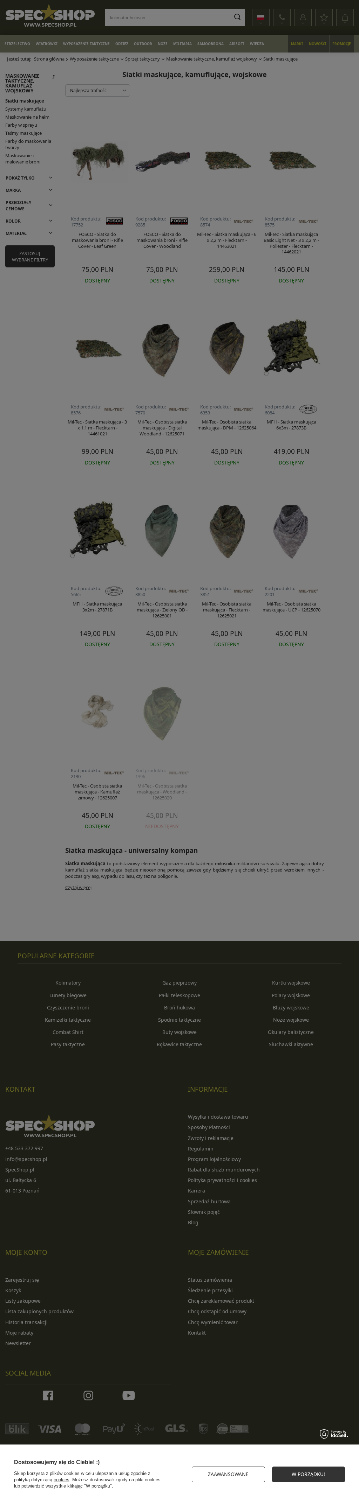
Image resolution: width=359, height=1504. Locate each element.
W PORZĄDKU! (308, 1474)
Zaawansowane (228, 1474)
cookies (61, 1479)
